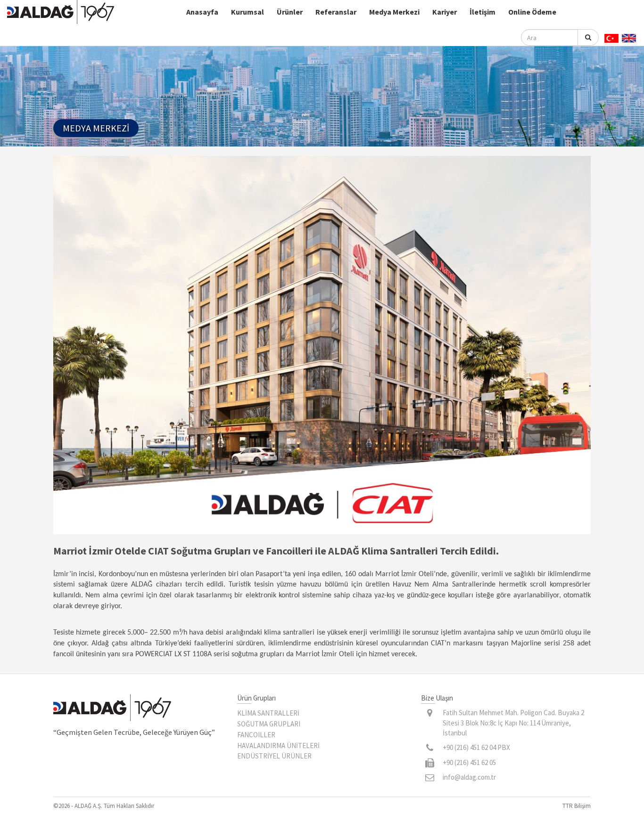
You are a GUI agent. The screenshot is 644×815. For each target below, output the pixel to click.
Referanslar (335, 11)
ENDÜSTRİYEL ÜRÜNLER (274, 755)
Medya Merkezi (394, 11)
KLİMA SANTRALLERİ (268, 713)
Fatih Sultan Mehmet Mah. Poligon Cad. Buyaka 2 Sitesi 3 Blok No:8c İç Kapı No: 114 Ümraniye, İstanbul (513, 722)
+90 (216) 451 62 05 (469, 762)
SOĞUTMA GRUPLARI (268, 723)
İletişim (482, 11)
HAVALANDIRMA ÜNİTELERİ (278, 745)
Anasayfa (202, 11)
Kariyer (444, 11)
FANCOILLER (256, 734)
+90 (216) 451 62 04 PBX (476, 747)
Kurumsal (247, 11)
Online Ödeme (532, 11)
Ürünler (290, 11)
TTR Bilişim (576, 806)
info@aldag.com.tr (469, 777)
